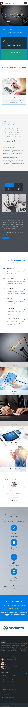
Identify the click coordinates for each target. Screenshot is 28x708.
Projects (5, 681)
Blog (13, 679)
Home (4, 675)
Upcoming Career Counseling (11, 667)
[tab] (9, 185)
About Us (5, 677)
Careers (14, 675)
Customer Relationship (9, 663)
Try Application (8, 141)
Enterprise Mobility (14, 601)
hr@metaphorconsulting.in (9, 697)
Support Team (15, 677)
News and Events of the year (11, 660)
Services (5, 679)
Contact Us (14, 681)
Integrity (14, 97)
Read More (5, 238)
